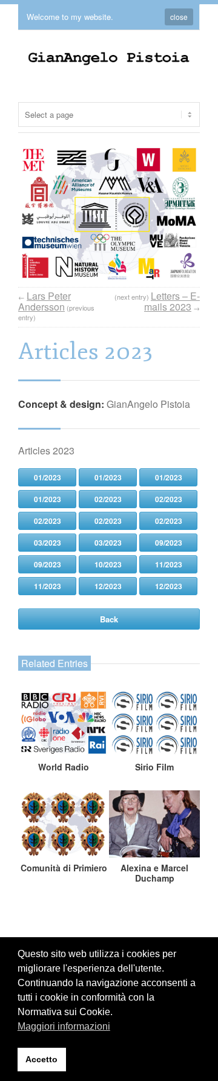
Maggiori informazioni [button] (64, 1026)
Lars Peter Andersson (44, 301)
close (179, 16)
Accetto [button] (41, 1059)
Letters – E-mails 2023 (172, 301)
